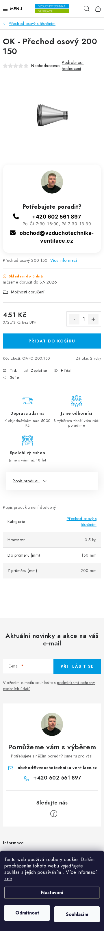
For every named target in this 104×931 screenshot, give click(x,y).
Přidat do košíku (52, 341)
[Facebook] (53, 813)
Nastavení (52, 892)
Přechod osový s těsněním (82, 521)
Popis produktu (26, 481)
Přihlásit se (77, 666)
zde (8, 878)
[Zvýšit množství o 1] (93, 319)
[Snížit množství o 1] (74, 319)
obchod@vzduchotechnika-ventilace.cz (57, 768)
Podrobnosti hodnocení (73, 65)
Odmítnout (27, 913)
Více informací (63, 260)
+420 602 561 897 (56, 217)
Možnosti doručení (27, 292)
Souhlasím (77, 914)
